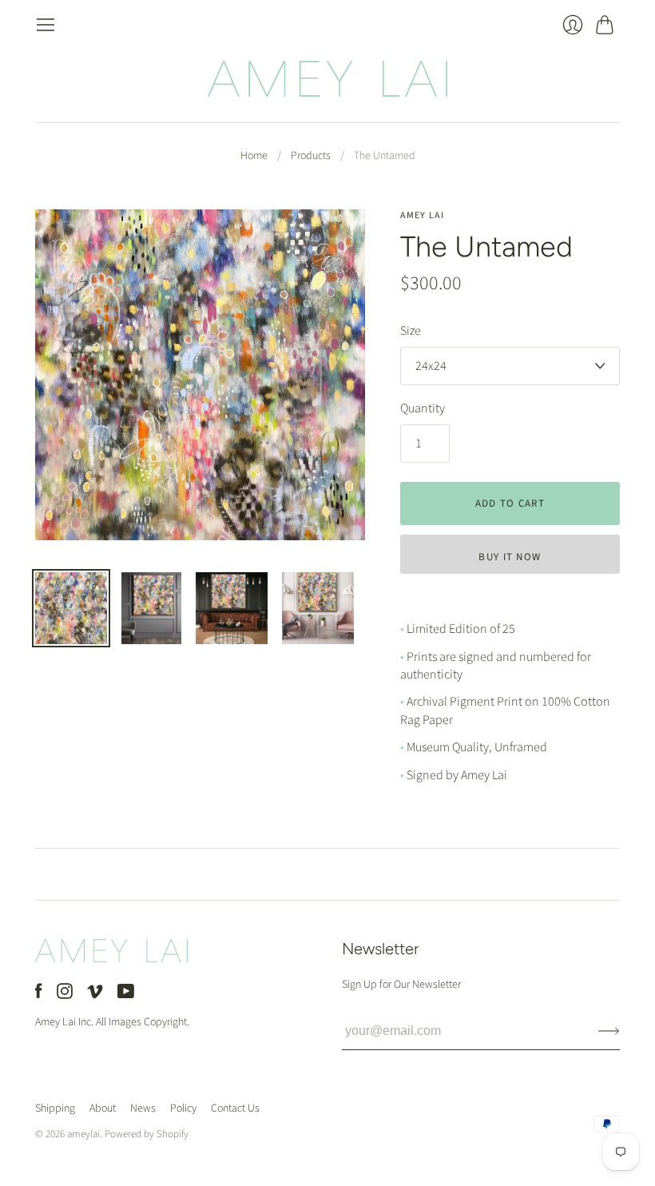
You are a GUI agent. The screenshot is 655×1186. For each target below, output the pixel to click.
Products (311, 156)
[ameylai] (327, 79)
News (143, 1108)
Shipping (55, 1108)
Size (410, 331)
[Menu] (45, 25)
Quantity (422, 408)
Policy (183, 1108)
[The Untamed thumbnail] (71, 608)
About (102, 1108)
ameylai (83, 1134)
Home (254, 156)
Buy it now (509, 557)
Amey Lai (422, 215)
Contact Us (235, 1108)
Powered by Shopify (147, 1134)
